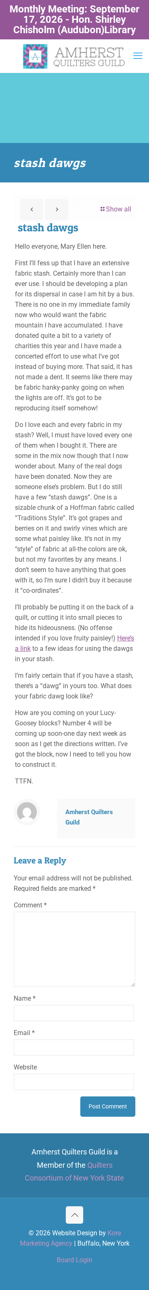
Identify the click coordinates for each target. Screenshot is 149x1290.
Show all (118, 209)
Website (25, 1067)
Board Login (74, 1260)
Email (24, 1033)
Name (25, 998)
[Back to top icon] (74, 1215)
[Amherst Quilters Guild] (74, 56)
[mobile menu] (138, 56)
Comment (30, 905)
